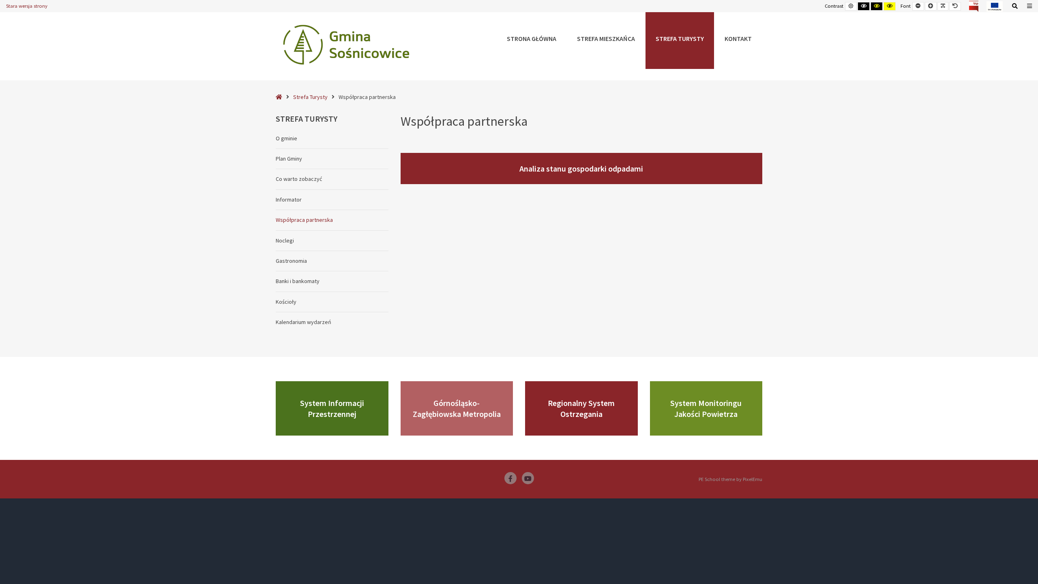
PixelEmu (752, 479)
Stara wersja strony (26, 6)
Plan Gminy (289, 158)
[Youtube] (528, 478)
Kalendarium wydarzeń (303, 322)
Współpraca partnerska (304, 219)
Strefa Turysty (680, 38)
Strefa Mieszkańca (606, 38)
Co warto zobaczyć (299, 178)
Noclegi (285, 240)
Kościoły (286, 301)
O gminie (286, 138)
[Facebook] (510, 478)
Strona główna (531, 38)
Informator (289, 199)
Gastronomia (291, 260)
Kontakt (738, 38)
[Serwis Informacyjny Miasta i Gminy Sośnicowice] (346, 44)
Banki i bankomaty (298, 281)
